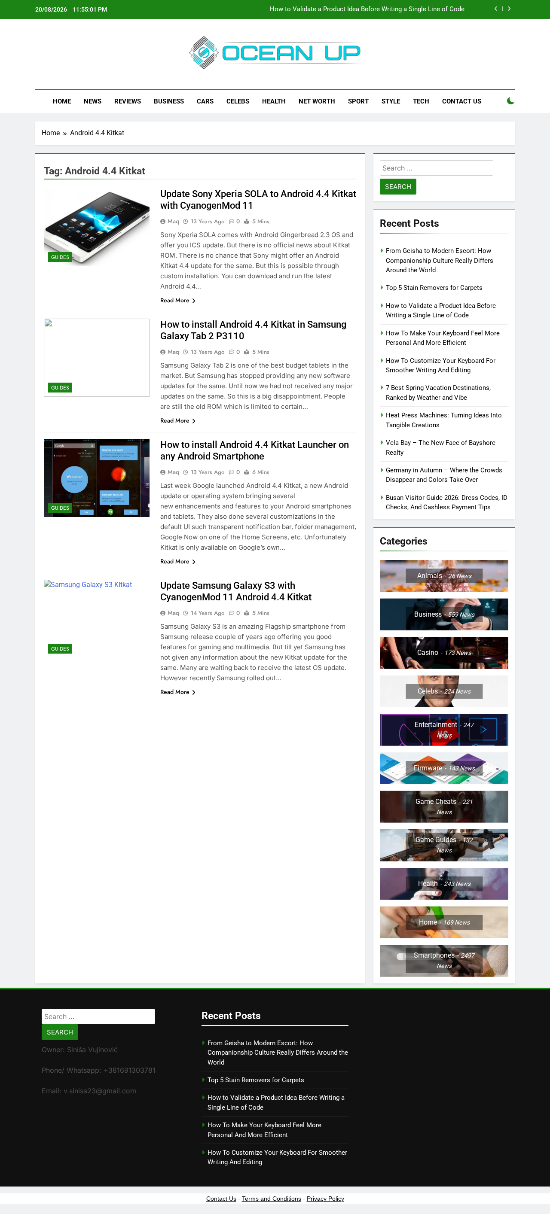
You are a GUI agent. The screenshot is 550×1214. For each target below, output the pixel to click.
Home (62, 101)
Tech (421, 101)
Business (169, 101)
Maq (173, 221)
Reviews (127, 101)
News (92, 101)
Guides (60, 257)
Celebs (237, 101)
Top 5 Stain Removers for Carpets (434, 288)
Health (274, 101)
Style (391, 101)
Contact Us (461, 101)
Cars (205, 101)
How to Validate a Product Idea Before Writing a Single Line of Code (367, 9)
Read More (174, 300)
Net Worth (317, 101)
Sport (358, 101)
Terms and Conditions (271, 1198)
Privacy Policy (325, 1198)
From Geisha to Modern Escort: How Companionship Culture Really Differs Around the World (439, 260)
